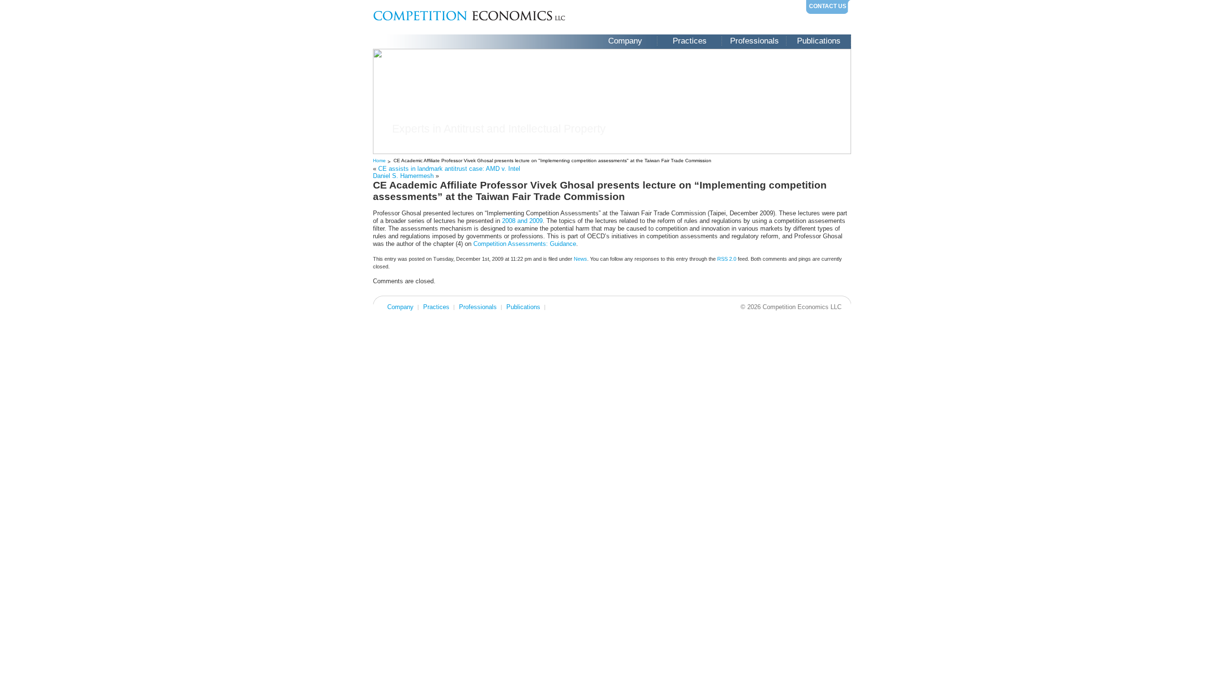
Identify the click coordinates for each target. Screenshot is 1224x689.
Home (379, 160)
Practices (690, 40)
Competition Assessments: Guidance (524, 243)
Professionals (754, 40)
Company (625, 40)
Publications (819, 40)
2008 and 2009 (522, 220)
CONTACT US (827, 6)
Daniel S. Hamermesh (403, 175)
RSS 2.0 (726, 259)
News (580, 259)
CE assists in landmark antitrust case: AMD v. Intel (449, 168)
